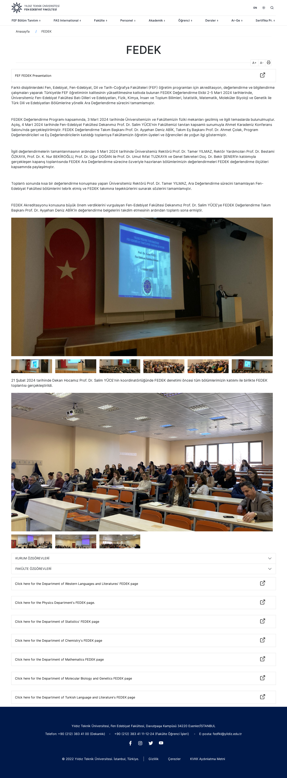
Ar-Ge (235, 20)
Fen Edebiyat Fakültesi (40, 9)
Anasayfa (23, 31)
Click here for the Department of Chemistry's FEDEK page (58, 640)
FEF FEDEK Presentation (33, 76)
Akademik (156, 20)
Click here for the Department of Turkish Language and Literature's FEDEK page (75, 697)
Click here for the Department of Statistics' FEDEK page (57, 622)
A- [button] (262, 63)
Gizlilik (154, 759)
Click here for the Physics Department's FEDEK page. (55, 603)
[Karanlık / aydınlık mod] (264, 8)
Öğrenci (184, 20)
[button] (267, 63)
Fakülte (99, 20)
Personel (126, 20)
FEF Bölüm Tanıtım (25, 20)
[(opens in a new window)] (131, 744)
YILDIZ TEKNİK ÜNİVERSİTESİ (41, 5)
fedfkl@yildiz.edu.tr (227, 734)
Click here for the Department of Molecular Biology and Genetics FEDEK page (73, 678)
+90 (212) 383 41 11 (129, 734)
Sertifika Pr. (264, 20)
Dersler (210, 20)
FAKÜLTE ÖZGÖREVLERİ (33, 569)
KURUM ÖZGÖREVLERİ (32, 558)
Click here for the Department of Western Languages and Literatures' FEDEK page (76, 584)
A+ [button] (254, 63)
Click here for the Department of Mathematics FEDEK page (59, 659)
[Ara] (272, 8)
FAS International (66, 20)
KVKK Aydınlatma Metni (207, 759)
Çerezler (174, 759)
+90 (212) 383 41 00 (74, 734)
